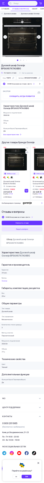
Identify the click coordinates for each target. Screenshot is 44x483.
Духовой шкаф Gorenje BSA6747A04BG (11, 182)
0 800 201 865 (9, 423)
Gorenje (4, 281)
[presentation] (5, 37)
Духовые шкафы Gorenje (30, 13)
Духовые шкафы (10, 13)
